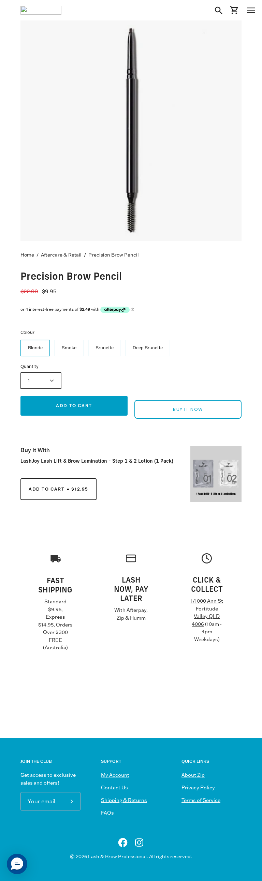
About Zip (193, 775)
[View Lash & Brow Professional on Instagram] (139, 842)
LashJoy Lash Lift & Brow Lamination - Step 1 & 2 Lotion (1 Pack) (96, 461)
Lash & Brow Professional (117, 856)
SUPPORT (111, 761)
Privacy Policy (198, 788)
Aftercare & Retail (61, 255)
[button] (17, 864)
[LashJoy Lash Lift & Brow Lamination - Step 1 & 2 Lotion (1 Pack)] (216, 474)
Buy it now (188, 409)
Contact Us (114, 788)
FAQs (107, 813)
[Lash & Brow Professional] (40, 10)
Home (27, 255)
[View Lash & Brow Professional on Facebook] (122, 842)
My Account (115, 775)
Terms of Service (200, 800)
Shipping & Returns (124, 800)
